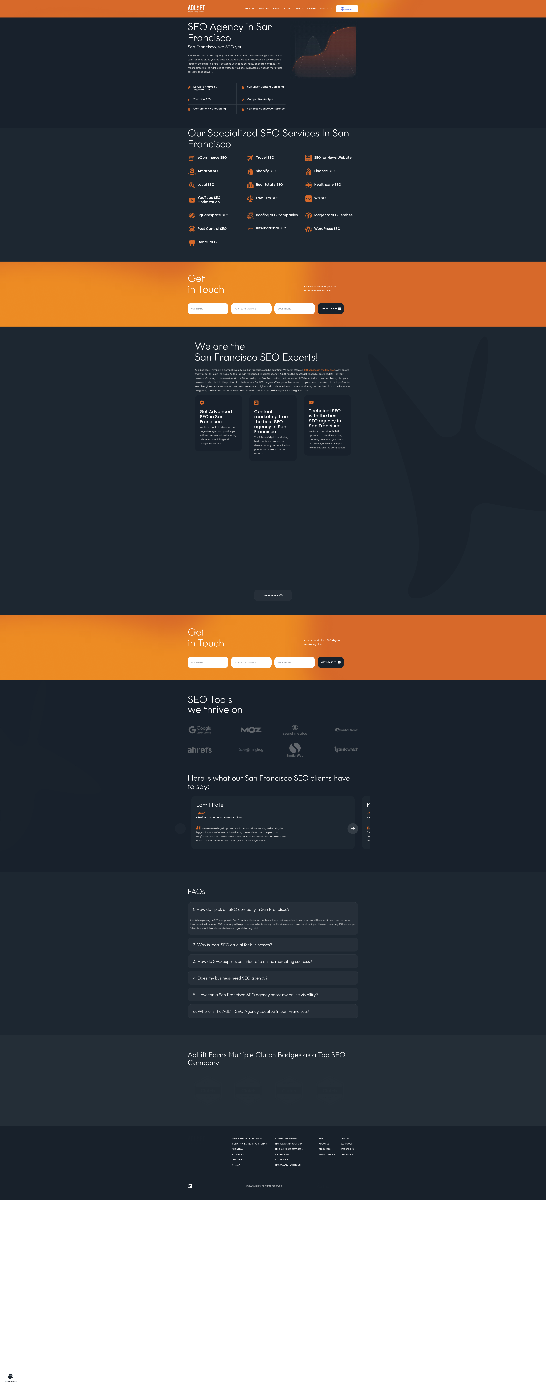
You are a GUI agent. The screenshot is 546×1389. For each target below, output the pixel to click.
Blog (321, 1141)
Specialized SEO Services (288, 1151)
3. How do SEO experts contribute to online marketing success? (252, 964)
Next (353, 831)
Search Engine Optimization (246, 1141)
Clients (299, 8)
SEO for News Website (333, 157)
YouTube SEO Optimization (209, 199)
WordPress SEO (327, 228)
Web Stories (347, 1151)
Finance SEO (324, 171)
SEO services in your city (289, 1146)
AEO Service (281, 1162)
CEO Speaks (347, 1157)
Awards (311, 8)
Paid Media (237, 1151)
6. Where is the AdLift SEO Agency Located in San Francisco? (251, 1014)
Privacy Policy (327, 1157)
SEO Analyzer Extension (288, 1167)
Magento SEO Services (333, 215)
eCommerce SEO (212, 157)
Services (249, 8)
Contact (346, 1141)
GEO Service (237, 1162)
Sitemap (235, 1167)
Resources (324, 1151)
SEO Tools (346, 1146)
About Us (264, 8)
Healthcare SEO (327, 184)
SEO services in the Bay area (319, 370)
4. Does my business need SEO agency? (230, 980)
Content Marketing (286, 1141)
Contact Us (327, 8)
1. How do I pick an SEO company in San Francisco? (241, 912)
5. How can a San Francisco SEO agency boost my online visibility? (255, 997)
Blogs (287, 8)
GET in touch (329, 308)
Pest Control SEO (212, 228)
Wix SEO (320, 198)
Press (276, 8)
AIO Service (237, 1157)
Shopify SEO (266, 171)
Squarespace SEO (213, 215)
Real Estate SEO (269, 184)
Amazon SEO (209, 171)
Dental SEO (207, 242)
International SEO (271, 228)
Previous (180, 831)
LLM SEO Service (283, 1157)
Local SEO (206, 184)
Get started (328, 665)
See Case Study (261, 580)
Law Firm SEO (267, 198)
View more (270, 598)
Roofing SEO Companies (277, 215)
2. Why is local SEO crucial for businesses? (232, 947)
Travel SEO (265, 157)
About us (324, 1146)
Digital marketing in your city (248, 1146)
